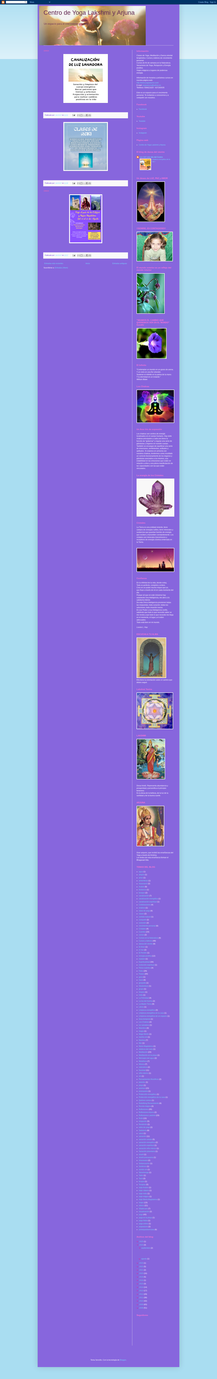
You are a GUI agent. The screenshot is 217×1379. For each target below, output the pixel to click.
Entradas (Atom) (61, 268)
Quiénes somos (145, 1100)
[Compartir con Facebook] (86, 115)
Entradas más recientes (53, 263)
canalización (144, 896)
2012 (141, 1294)
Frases (141, 974)
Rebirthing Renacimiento (149, 1103)
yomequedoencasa (146, 1230)
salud (141, 1133)
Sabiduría (143, 1130)
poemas (142, 1088)
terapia (141, 1181)
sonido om (143, 1169)
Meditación (143, 1052)
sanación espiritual (146, 1145)
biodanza (142, 890)
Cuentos (142, 932)
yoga (141, 1214)
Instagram (143, 133)
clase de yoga (144, 911)
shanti (141, 1154)
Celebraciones (145, 905)
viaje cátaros (144, 1190)
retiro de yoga (144, 1127)
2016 (141, 1280)
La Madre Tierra (145, 1004)
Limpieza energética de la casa (151, 1013)
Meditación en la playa (148, 1055)
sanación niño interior (147, 1148)
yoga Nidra (143, 1221)
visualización (144, 1212)
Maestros (142, 1028)
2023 (141, 1263)
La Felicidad (144, 998)
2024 (141, 1245)
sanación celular (145, 1139)
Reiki (141, 1118)
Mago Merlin (144, 1034)
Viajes (141, 1203)
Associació (143, 884)
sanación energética (147, 1142)
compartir (142, 920)
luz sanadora (144, 1025)
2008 (141, 1308)
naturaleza (143, 1067)
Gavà (141, 980)
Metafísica (143, 1061)
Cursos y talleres (145, 941)
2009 (141, 1304)
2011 (141, 1298)
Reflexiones (143, 1109)
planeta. (142, 1082)
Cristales (142, 929)
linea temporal (144, 1019)
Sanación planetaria (147, 1151)
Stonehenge (144, 1172)
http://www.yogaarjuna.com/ (148, 83)
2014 (141, 1287)
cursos (141, 935)
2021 (141, 1270)
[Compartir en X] (84, 115)
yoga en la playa (145, 1218)
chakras (142, 908)
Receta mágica (145, 1106)
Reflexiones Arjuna (146, 1112)
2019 (141, 1277)
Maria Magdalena (146, 1046)
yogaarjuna (143, 1227)
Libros (141, 1007)
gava (141, 977)
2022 (141, 1267)
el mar (141, 950)
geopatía (142, 983)
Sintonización (144, 1163)
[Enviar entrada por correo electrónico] (74, 115)
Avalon (141, 887)
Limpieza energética (147, 1010)
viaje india (143, 1194)
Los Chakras (144, 1022)
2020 (141, 1273)
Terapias (142, 1185)
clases (141, 914)
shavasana (143, 1160)
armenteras (143, 881)
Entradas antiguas (119, 263)
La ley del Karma (145, 1001)
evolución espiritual (146, 965)
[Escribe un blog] (81, 115)
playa (141, 1085)
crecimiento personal (147, 926)
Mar (140, 1043)
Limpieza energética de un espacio (153, 1016)
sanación (142, 1136)
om (140, 1076)
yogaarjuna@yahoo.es (152, 85)
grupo (141, 989)
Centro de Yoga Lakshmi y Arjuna (89, 12)
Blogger (123, 1360)
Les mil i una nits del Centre (151, 157)
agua (141, 872)
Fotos (141, 971)
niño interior (143, 1073)
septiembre (146, 1248)
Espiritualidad (144, 962)
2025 (141, 1241)
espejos (142, 959)
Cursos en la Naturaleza (148, 938)
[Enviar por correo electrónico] (78, 115)
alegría (141, 875)
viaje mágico (144, 1196)
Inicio (88, 263)
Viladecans (143, 1209)
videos (141, 1205)
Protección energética (147, 1094)
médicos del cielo (146, 1049)
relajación (143, 1121)
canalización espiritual (148, 902)
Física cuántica (145, 968)
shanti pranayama (146, 1157)
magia (141, 1031)
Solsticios (142, 1166)
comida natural (145, 917)
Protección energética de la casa (152, 1097)
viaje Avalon (144, 1187)
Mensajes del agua (146, 1058)
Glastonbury (144, 986)
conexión (142, 923)
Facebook (143, 109)
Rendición (143, 1124)
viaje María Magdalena (148, 1199)
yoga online (143, 1224)
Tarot (141, 1178)
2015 (141, 1284)
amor (141, 878)
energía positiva (145, 956)
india (141, 995)
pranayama (143, 1091)
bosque (142, 893)
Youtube (142, 121)
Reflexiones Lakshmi (147, 1115)
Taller (141, 1175)
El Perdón (143, 953)
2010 (141, 1301)
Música (142, 1064)
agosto (144, 1259)
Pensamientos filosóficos (149, 1079)
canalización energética (148, 899)
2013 (141, 1291)
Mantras (142, 1040)
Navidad (142, 1070)
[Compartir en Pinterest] (89, 115)
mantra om (143, 1037)
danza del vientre (146, 944)
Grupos (142, 992)
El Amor (142, 947)
